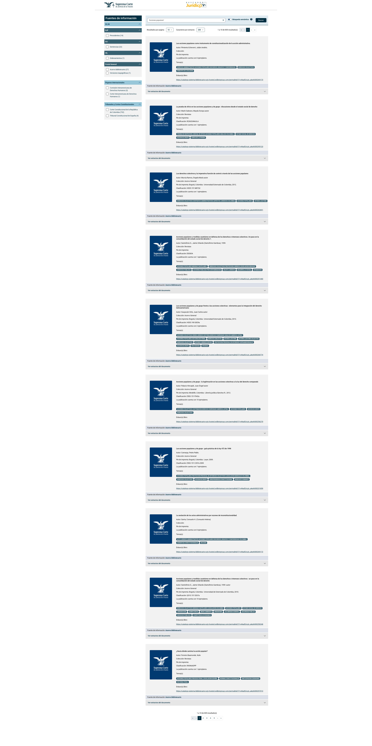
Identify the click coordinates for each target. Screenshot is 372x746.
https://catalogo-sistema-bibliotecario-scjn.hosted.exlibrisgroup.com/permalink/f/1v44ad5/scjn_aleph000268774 (219, 355)
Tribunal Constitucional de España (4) (124, 116)
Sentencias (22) (116, 47)
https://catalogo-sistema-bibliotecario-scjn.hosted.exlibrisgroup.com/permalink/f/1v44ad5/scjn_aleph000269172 (219, 552)
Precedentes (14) (116, 35)
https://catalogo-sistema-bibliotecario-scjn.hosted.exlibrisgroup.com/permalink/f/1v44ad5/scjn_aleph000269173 (219, 80)
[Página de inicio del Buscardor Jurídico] (196, 5)
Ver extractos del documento (185, 91)
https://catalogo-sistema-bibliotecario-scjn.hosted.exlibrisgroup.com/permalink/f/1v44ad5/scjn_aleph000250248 (219, 624)
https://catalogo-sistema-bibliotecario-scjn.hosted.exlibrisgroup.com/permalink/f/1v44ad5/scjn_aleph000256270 (219, 422)
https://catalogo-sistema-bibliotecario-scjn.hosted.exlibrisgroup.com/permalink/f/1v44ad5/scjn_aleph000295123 (219, 147)
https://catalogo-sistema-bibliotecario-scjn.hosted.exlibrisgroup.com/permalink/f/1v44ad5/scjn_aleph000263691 (219, 210)
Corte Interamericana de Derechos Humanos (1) (123, 95)
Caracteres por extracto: (185, 30)
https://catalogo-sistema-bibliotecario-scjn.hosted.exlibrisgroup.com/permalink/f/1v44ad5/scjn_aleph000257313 (219, 691)
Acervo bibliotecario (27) (119, 69)
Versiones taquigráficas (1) (120, 73)
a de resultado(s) (228, 30)
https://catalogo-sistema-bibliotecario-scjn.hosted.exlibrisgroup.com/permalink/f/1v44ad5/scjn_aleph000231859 (219, 488)
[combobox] (185, 20)
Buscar (261, 20)
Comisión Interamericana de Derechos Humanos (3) (121, 89)
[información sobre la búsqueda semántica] (251, 19)
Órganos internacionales (114, 83)
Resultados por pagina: (155, 30)
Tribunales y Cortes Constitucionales (119, 104)
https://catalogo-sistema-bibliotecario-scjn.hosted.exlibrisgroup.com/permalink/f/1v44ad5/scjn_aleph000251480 (219, 279)
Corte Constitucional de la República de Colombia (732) (124, 111)
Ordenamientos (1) (117, 58)
